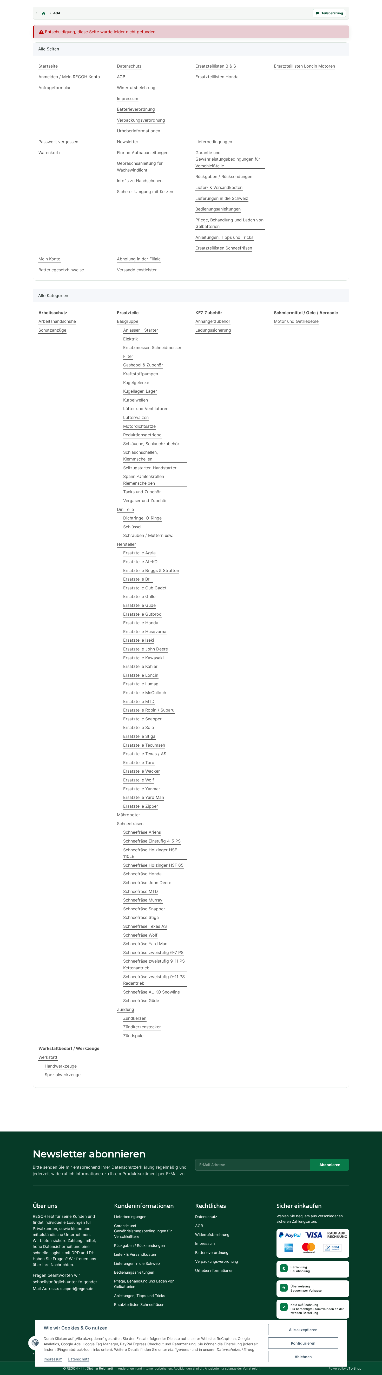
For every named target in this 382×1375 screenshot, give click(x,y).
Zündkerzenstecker (142, 1026)
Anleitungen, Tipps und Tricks (224, 237)
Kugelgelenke (136, 382)
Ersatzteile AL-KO (140, 561)
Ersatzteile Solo (138, 727)
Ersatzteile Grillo (139, 596)
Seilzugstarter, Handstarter (149, 467)
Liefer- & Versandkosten (218, 187)
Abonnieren (329, 1164)
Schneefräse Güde (141, 1000)
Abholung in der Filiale (139, 258)
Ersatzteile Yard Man (143, 797)
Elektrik (130, 338)
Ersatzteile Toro (138, 762)
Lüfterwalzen (136, 417)
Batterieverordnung (136, 109)
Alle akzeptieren (303, 1329)
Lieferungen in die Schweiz (221, 198)
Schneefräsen (130, 823)
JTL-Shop (354, 1368)
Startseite (48, 66)
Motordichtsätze (139, 426)
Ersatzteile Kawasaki (143, 657)
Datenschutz (78, 1359)
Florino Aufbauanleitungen (142, 152)
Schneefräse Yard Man (145, 943)
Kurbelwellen (135, 400)
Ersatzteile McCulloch (144, 692)
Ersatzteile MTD (139, 701)
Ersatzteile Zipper (140, 806)
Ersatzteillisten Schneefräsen (223, 248)
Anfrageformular (54, 87)
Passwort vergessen (58, 141)
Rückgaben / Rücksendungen (223, 176)
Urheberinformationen (138, 130)
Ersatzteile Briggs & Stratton (151, 570)
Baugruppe (127, 321)
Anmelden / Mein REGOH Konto (69, 76)
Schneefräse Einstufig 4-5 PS (152, 841)
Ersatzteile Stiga (139, 736)
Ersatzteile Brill (138, 579)
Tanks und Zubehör (142, 491)
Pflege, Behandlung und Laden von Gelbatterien (229, 223)
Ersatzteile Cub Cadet (145, 587)
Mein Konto (49, 258)
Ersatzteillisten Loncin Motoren (304, 66)
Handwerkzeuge (61, 1066)
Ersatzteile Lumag (141, 683)
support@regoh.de (76, 1288)
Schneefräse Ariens (142, 832)
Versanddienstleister (137, 269)
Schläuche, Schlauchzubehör (151, 443)
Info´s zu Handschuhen (139, 180)
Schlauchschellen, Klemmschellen (140, 456)
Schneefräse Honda (142, 873)
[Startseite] (44, 13)
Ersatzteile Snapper (142, 718)
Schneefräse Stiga (141, 917)
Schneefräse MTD (140, 891)
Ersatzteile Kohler (140, 666)
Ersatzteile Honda (140, 622)
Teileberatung (332, 13)
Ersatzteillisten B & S (215, 66)
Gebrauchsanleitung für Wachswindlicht (140, 167)
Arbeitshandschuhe (57, 321)
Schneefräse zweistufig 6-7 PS (153, 952)
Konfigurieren (303, 1343)
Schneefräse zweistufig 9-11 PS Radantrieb (154, 980)
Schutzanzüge (52, 330)
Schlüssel (132, 526)
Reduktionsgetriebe (142, 434)
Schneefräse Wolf (140, 935)
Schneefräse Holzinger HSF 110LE (150, 853)
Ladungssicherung (213, 330)
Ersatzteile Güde (139, 605)
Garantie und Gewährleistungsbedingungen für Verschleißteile (227, 159)
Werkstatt (47, 1057)
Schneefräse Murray (142, 900)
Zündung (125, 1009)
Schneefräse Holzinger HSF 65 (153, 865)
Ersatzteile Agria (139, 552)
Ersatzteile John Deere (145, 649)
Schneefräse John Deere (147, 882)
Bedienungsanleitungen (218, 209)
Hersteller (126, 544)
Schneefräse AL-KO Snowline (151, 992)
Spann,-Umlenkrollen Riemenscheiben (143, 480)
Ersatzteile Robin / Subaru (148, 710)
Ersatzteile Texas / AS (144, 753)
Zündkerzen (134, 1018)
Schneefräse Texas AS (145, 926)
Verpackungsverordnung (141, 120)
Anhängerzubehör (212, 321)
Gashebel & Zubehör (143, 364)
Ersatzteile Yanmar (141, 788)
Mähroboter (128, 814)
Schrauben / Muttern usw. (148, 535)
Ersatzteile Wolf (138, 779)
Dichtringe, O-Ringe (142, 518)
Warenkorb (49, 152)
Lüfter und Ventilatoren (145, 408)
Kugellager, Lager (140, 391)
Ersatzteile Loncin (140, 675)
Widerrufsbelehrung (136, 87)
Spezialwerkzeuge (63, 1074)
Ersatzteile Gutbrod (142, 614)
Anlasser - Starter (140, 330)
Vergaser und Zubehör (145, 500)
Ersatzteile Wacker (141, 771)
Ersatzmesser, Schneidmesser (152, 347)
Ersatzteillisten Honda (217, 76)
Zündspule (133, 1035)
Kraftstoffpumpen (140, 373)
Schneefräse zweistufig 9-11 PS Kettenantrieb (154, 964)
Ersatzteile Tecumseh (144, 745)
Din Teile (125, 509)
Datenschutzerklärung (133, 1167)
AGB (121, 76)
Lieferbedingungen (213, 141)
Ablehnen (303, 1356)
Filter (128, 356)
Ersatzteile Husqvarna (144, 631)
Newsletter (127, 141)
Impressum (53, 1359)
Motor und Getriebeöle (296, 321)
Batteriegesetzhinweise (61, 269)
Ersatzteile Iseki (138, 640)
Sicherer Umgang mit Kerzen (145, 191)
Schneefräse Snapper (144, 908)
